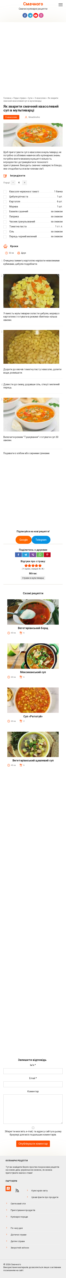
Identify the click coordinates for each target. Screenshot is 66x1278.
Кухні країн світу (39, 1190)
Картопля (14, 201)
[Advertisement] (33, 60)
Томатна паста (18, 226)
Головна (7, 98)
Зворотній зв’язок (20, 1247)
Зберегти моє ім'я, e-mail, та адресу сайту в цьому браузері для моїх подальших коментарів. (33, 1133)
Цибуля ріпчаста (18, 196)
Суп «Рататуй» (33, 716)
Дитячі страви (18, 1241)
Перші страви (19, 98)
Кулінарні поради (19, 1217)
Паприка (14, 216)
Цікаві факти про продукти (44, 1197)
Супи (30, 98)
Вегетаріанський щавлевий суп (33, 760)
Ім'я (33, 1065)
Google (23, 539)
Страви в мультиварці (33, 578)
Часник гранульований (22, 221)
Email (33, 1078)
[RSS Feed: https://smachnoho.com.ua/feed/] (17, 1190)
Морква (13, 206)
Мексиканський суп (33, 672)
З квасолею (40, 98)
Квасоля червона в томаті (24, 191)
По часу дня (17, 1228)
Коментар (33, 1091)
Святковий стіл (18, 1203)
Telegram (41, 539)
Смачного (33, 4)
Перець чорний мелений (23, 236)
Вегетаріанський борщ (33, 628)
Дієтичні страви (18, 1234)
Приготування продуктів (23, 1210)
